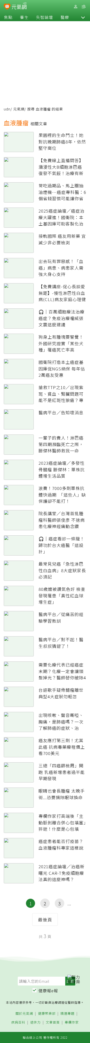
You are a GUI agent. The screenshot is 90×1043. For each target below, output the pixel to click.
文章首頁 (53, 1022)
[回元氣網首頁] (19, 6)
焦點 (8, 17)
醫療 (64, 17)
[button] (83, 17)
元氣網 (18, 108)
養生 (24, 17)
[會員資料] (75, 7)
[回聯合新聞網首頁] (7, 7)
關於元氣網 (24, 1014)
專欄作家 (72, 1022)
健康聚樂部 (47, 1014)
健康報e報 (48, 990)
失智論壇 (44, 17)
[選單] (83, 7)
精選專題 (67, 1014)
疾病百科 (18, 1022)
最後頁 (45, 919)
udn (7, 108)
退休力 (35, 1022)
